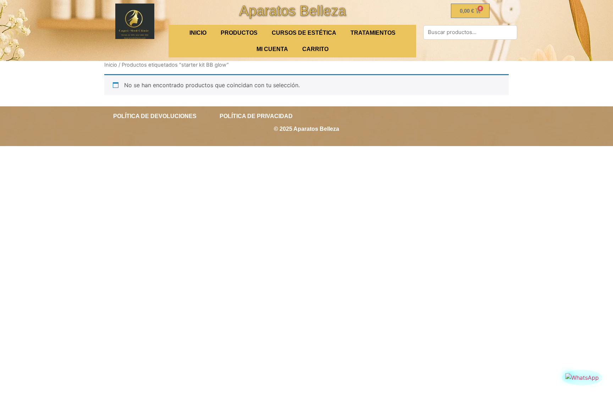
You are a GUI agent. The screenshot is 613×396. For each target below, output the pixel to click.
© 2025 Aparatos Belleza (306, 129)
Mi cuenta (272, 49)
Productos (239, 33)
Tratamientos (373, 33)
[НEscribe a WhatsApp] (582, 377)
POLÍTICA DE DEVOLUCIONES (155, 116)
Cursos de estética (304, 33)
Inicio (110, 65)
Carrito (315, 49)
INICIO (197, 33)
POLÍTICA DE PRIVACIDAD (256, 116)
